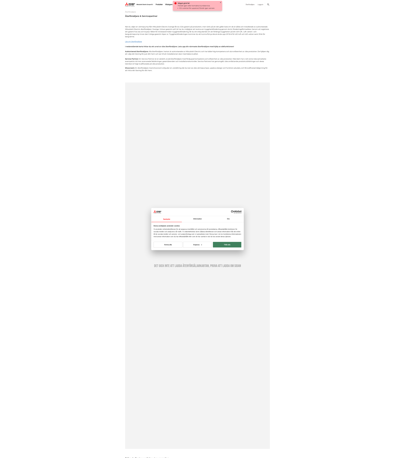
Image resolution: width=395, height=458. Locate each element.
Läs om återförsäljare (133, 42)
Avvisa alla (168, 244)
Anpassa (196, 244)
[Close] (220, 2)
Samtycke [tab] (166, 219)
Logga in (260, 4)
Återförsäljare (250, 4)
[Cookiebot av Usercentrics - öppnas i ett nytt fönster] (233, 211)
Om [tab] (228, 219)
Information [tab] (197, 219)
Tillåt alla (227, 244)
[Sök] (268, 4)
